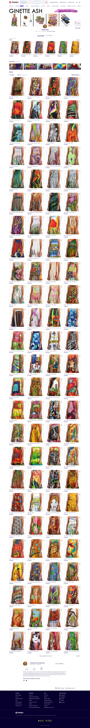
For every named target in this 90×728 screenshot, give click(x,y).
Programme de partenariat (34, 698)
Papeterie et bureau (71, 6)
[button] (16, 66)
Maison (48, 6)
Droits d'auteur (47, 703)
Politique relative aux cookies (51, 715)
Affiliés (30, 700)
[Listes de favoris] (77, 2)
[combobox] (34, 2)
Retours (45, 696)
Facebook (63, 696)
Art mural (43, 6)
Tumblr (62, 700)
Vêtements (19, 6)
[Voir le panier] (79, 2)
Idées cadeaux (18, 695)
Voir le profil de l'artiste (51, 31)
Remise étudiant (19, 702)
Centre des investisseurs (34, 696)
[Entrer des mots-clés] (46, 2)
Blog (16, 700)
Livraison (46, 695)
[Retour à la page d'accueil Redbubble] (14, 2)
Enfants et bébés (55, 6)
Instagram (63, 695)
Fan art (17, 696)
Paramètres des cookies (49, 707)
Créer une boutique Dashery (34, 707)
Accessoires (63, 6)
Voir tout (78, 39)
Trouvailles (11, 6)
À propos (31, 695)
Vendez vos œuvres (33, 702)
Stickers (27, 6)
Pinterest (63, 702)
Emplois (30, 703)
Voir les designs (49, 35)
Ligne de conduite (47, 700)
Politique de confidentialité (28, 715)
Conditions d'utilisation (19, 715)
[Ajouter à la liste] (19, 42)
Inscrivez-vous (18, 705)
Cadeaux (79, 6)
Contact (45, 705)
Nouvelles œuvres (19, 698)
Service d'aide (47, 698)
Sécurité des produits (48, 702)
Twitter (62, 698)
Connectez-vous (19, 703)
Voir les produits (41, 35)
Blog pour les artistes (33, 705)
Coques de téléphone (35, 6)
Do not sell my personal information (40, 715)
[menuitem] (11, 6)
